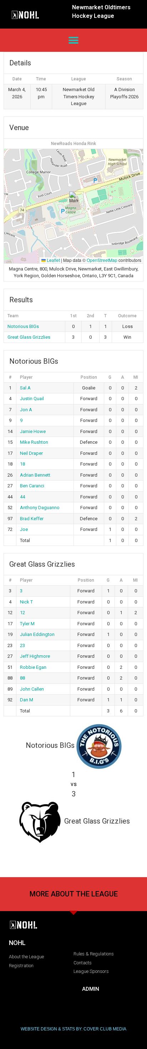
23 (22, 645)
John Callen (32, 689)
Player (26, 377)
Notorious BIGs (23, 326)
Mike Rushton (34, 442)
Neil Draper (31, 453)
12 (22, 612)
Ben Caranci (32, 485)
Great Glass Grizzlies (28, 337)
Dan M (26, 699)
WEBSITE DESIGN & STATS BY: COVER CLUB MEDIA (73, 1028)
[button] (74, 40)
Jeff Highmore (35, 656)
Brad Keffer (32, 518)
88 (22, 678)
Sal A (25, 388)
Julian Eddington (37, 634)
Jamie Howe (33, 431)
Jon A (26, 409)
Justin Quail (32, 398)
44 (22, 496)
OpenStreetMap (102, 260)
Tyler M (27, 623)
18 (22, 464)
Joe (24, 529)
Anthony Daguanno (40, 507)
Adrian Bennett (35, 475)
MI (135, 377)
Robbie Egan (33, 667)
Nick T (26, 602)
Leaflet (53, 260)
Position (89, 377)
